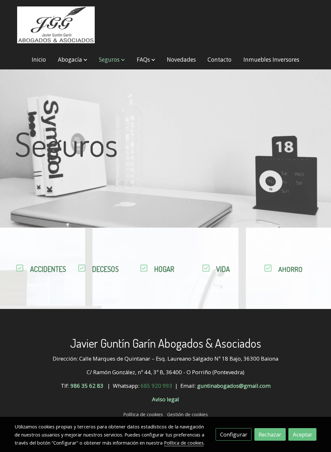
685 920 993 (156, 385)
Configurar (233, 434)
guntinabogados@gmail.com (234, 385)
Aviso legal (165, 399)
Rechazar (270, 434)
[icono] (20, 268)
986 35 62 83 (86, 385)
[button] (72, 59)
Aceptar (302, 434)
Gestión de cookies (187, 414)
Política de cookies (143, 414)
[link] (56, 24)
